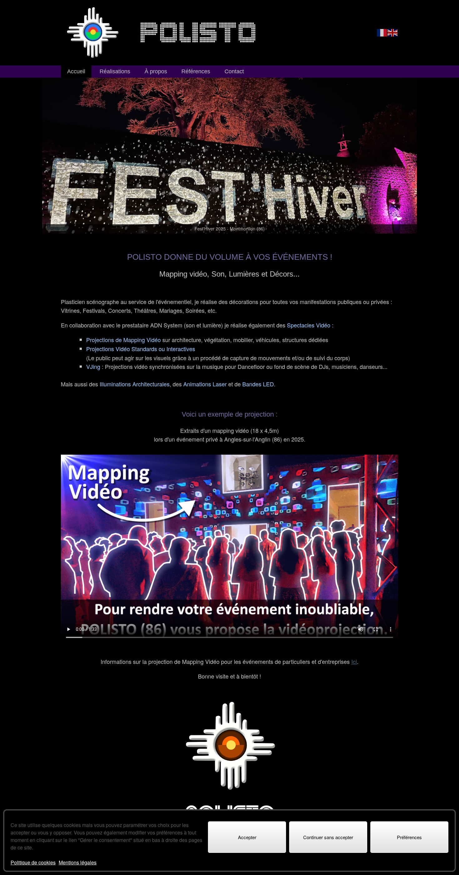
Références (195, 71)
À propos (156, 71)
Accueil (76, 71)
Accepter (247, 837)
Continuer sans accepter (328, 837)
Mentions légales (77, 862)
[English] (392, 32)
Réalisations (115, 71)
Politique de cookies (33, 862)
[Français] (382, 32)
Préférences (409, 837)
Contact (234, 71)
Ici (354, 661)
